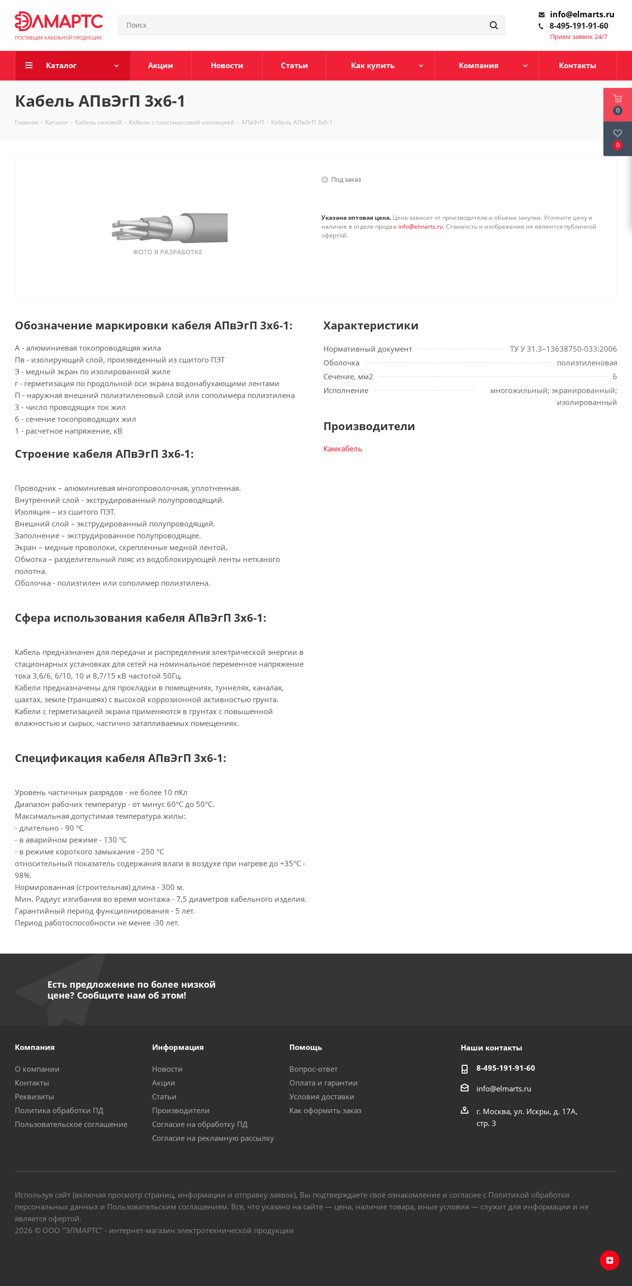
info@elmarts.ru (582, 14)
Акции (163, 1082)
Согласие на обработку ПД (199, 1124)
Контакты (32, 1082)
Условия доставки (322, 1096)
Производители (181, 1110)
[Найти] (494, 25)
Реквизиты (34, 1096)
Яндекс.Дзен (610, 1260)
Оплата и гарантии (323, 1082)
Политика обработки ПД (59, 1110)
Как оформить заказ (325, 1110)
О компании (37, 1069)
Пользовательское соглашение (71, 1124)
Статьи (164, 1096)
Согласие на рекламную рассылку (213, 1138)
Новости (167, 1069)
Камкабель (342, 448)
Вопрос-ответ (313, 1069)
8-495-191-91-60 (579, 25)
